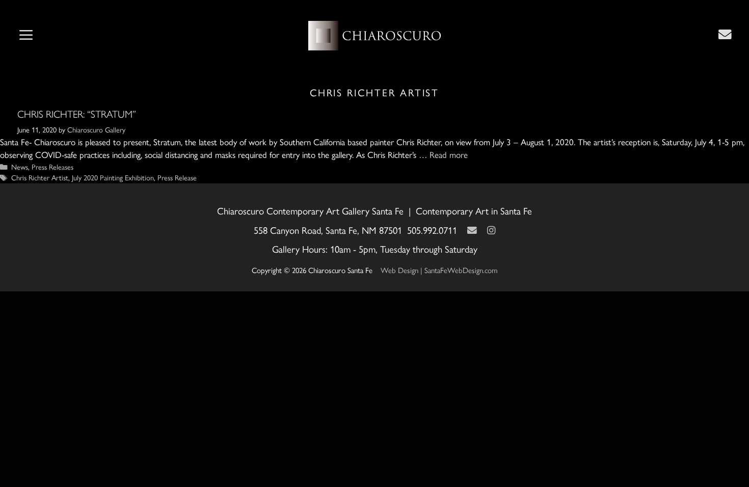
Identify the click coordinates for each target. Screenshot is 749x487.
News (19, 166)
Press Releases (52, 166)
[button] (26, 35)
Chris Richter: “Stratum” (76, 114)
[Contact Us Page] (725, 34)
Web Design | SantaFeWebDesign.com (439, 269)
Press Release (177, 177)
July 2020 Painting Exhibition (113, 177)
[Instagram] (491, 230)
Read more (449, 154)
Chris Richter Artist (39, 177)
